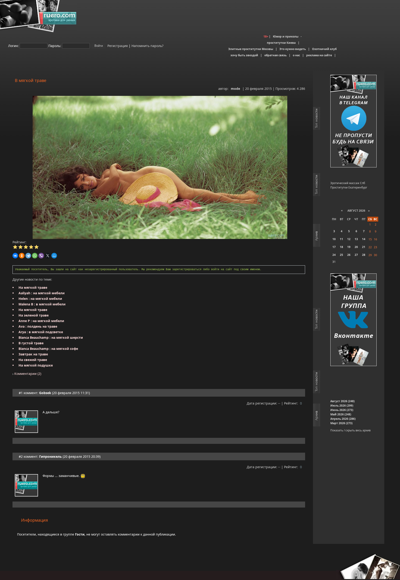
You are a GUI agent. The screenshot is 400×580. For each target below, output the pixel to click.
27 (356, 255)
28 (363, 255)
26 (348, 255)
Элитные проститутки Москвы (250, 49)
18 (341, 247)
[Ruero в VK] (353, 320)
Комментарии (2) (27, 373)
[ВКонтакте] (15, 255)
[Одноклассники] (22, 255)
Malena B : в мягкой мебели (42, 304)
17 (334, 247)
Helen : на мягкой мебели (40, 298)
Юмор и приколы (285, 36)
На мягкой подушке (36, 365)
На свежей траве (33, 359)
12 (348, 239)
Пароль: (54, 45)
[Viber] (41, 255)
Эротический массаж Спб (347, 183)
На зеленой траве (34, 315)
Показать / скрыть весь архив (350, 430)
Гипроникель (50, 456)
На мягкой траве (33, 287)
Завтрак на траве (33, 354)
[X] (47, 255)
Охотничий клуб (324, 49)
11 (341, 239)
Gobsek (45, 393)
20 (356, 247)
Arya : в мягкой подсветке (41, 332)
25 (341, 255)
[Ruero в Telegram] (353, 121)
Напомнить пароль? (147, 45)
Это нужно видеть (292, 49)
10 (334, 239)
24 (334, 255)
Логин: (13, 45)
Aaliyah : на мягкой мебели (42, 293)
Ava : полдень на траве (38, 326)
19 (348, 247)
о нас (296, 55)
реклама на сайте (319, 55)
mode (235, 88)
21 (363, 247)
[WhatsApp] (35, 255)
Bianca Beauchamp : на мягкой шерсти (51, 337)
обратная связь (275, 55)
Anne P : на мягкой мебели (41, 321)
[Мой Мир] (54, 255)
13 (356, 239)
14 (363, 239)
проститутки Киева (281, 43)
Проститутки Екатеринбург (348, 187)
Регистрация (117, 45)
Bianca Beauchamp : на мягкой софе (48, 348)
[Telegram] (28, 255)
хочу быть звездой (244, 55)
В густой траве (31, 343)
